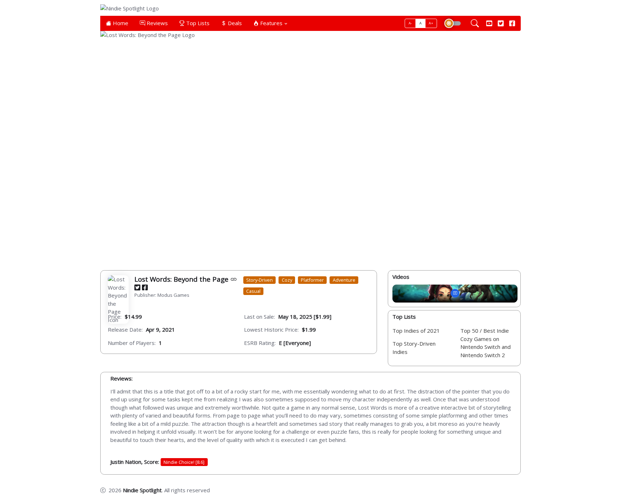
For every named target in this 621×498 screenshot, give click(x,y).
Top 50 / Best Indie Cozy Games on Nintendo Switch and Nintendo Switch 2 (485, 343)
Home (119, 23)
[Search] (474, 23)
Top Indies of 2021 (416, 331)
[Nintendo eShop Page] (233, 279)
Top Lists (197, 23)
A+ (431, 23)
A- (410, 23)
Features (270, 23)
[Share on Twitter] (137, 287)
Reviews (156, 23)
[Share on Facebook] (145, 287)
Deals (234, 23)
